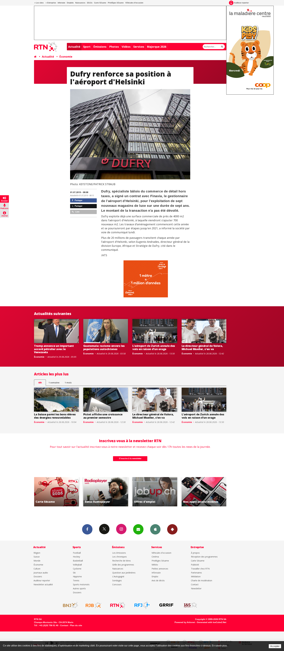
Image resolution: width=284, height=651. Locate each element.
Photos (114, 46)
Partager (78, 200)
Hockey (76, 557)
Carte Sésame (100, 3)
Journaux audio (41, 573)
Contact (195, 584)
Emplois (70, 3)
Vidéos (126, 46)
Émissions (99, 46)
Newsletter (196, 588)
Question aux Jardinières (123, 573)
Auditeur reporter (42, 580)
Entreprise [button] (51, 3)
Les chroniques (119, 557)
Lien (77, 212)
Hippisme (77, 576)
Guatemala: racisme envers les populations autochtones (104, 347)
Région (37, 553)
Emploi (155, 576)
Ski (74, 573)
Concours (116, 584)
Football (77, 553)
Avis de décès (158, 580)
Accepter (275, 646)
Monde (37, 561)
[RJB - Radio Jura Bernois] (93, 605)
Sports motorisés (81, 584)
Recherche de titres (121, 561)
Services (138, 46)
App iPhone (155, 529)
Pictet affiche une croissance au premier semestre (103, 416)
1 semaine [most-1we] (54, 382)
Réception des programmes (204, 557)
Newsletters (138, 529)
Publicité (195, 565)
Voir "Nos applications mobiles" (154, 491)
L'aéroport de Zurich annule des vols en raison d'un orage (153, 347)
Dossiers (38, 576)
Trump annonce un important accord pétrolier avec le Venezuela (54, 349)
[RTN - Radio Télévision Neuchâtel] (118, 605)
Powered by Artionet (185, 622)
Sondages (117, 580)
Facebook (87, 529)
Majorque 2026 (156, 46)
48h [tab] (40, 382)
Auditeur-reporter (241, 3)
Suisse (37, 557)
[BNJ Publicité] (69, 605)
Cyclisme (77, 569)
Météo (155, 565)
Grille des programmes (123, 565)
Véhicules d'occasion (134, 3)
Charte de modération (201, 580)
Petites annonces (160, 569)
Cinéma (155, 557)
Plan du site (76, 625)
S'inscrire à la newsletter (130, 458)
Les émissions (119, 553)
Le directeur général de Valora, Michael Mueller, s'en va (202, 347)
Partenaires (196, 573)
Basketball (78, 561)
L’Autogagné (118, 576)
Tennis (76, 580)
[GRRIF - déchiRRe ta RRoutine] (166, 605)
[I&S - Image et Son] (190, 605)
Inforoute (61, 3)
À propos (195, 553)
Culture (37, 569)
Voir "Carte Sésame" (204, 491)
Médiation (196, 576)
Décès (89, 3)
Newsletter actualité (43, 584)
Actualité (74, 46)
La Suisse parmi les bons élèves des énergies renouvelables (55, 416)
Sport (87, 46)
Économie (65, 56)
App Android (172, 529)
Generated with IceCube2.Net (211, 622)
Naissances (80, 3)
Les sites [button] (40, 3)
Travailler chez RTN (200, 569)
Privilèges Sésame (116, 3)
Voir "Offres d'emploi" (105, 491)
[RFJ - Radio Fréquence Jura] (142, 605)
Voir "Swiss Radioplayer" (56, 491)
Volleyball (77, 565)
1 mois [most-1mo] (68, 382)
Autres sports (79, 588)
